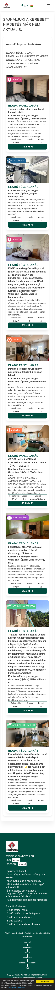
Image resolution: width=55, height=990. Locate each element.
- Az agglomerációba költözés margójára (26, 900)
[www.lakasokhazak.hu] (6, 5)
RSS (27, 968)
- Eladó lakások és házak (19, 917)
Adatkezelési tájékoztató (16, 987)
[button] (27, 5)
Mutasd (16, 860)
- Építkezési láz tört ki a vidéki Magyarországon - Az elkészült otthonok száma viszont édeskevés (26, 893)
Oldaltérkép (27, 942)
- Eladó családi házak (17, 910)
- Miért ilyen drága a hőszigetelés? (23, 881)
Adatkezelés (27, 947)
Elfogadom (45, 981)
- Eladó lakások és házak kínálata (23, 924)
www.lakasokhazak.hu (20, 856)
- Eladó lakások (14, 920)
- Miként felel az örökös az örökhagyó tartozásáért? (25, 885)
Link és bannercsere (27, 963)
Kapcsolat (28, 953)
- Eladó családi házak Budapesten (23, 913)
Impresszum (27, 958)
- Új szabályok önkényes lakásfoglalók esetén (25, 876)
